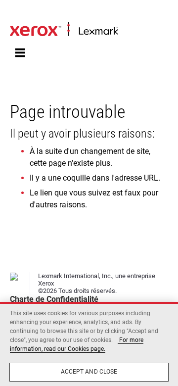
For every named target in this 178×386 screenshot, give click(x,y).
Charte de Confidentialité (54, 299)
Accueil (19, 13)
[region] (89, 344)
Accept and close (89, 371)
